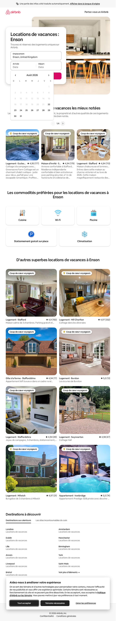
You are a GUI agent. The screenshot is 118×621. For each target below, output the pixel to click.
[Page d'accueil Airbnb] (13, 12)
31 (21, 116)
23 (15, 110)
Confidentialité (47, 616)
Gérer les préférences (86, 603)
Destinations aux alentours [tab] (18, 520)
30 (15, 116)
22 (49, 104)
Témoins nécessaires (55, 603)
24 (21, 110)
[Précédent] (53, 123)
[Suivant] (62, 123)
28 (43, 110)
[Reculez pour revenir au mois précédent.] (15, 75)
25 (26, 110)
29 (49, 110)
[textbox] (23, 67)
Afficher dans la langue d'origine (85, 3)
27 (38, 110)
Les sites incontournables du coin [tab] (51, 520)
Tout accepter (24, 603)
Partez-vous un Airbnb (96, 11)
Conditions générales (66, 616)
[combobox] (36, 57)
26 (32, 110)
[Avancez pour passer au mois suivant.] (49, 75)
